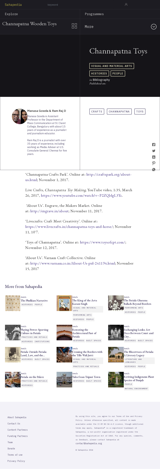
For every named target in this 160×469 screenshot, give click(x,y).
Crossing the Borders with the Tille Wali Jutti (87, 353)
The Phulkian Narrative (34, 300)
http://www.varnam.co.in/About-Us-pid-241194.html (72, 263)
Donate (11, 448)
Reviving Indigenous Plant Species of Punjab (139, 378)
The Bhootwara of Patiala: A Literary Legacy (139, 353)
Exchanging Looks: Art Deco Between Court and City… (138, 333)
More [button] (89, 26)
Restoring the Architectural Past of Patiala (84, 333)
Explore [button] (11, 14)
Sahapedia (13, 4)
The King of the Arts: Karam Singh (84, 302)
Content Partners (18, 429)
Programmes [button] (94, 14)
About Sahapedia (17, 417)
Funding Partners (18, 436)
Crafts (96, 111)
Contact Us (14, 423)
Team (10, 442)
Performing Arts (82, 315)
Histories (99, 73)
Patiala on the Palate (32, 377)
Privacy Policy (16, 461)
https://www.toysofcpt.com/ (102, 242)
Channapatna (119, 111)
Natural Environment (136, 389)
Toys (140, 111)
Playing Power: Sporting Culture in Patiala (34, 331)
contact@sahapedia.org (89, 443)
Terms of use (15, 454)
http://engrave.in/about (49, 211)
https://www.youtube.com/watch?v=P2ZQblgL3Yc (81, 195)
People (117, 73)
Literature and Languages (133, 360)
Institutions (42, 341)
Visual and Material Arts (111, 66)
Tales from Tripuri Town (86, 377)
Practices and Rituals (34, 337)
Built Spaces (93, 341)
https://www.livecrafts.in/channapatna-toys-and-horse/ (69, 226)
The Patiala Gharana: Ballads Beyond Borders (137, 302)
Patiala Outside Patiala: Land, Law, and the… (34, 353)
